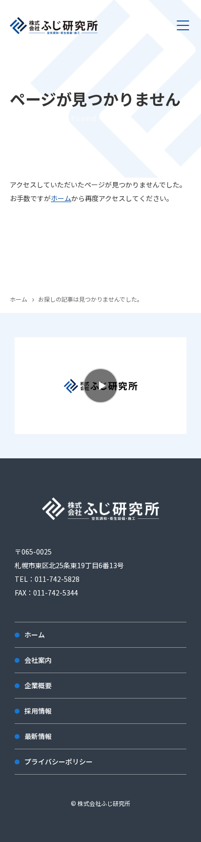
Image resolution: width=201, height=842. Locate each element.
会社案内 (38, 660)
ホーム (61, 198)
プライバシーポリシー (58, 761)
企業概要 (38, 685)
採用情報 (38, 711)
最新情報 (38, 736)
